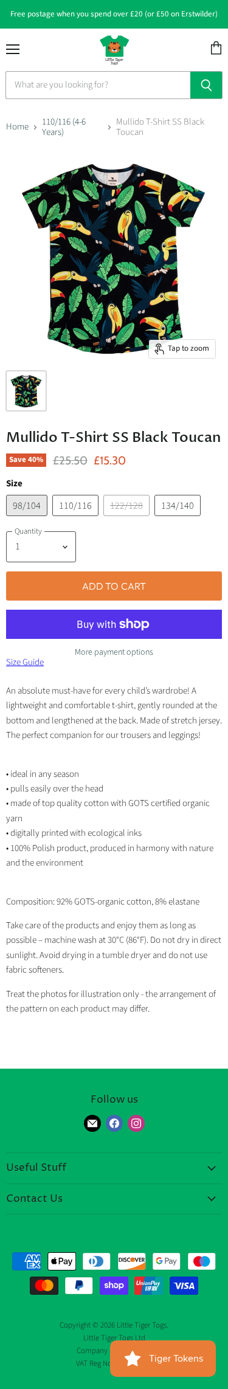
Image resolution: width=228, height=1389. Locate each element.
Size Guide (25, 662)
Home (17, 127)
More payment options (114, 652)
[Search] (206, 85)
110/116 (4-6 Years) (64, 127)
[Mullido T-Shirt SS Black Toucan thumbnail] (26, 390)
